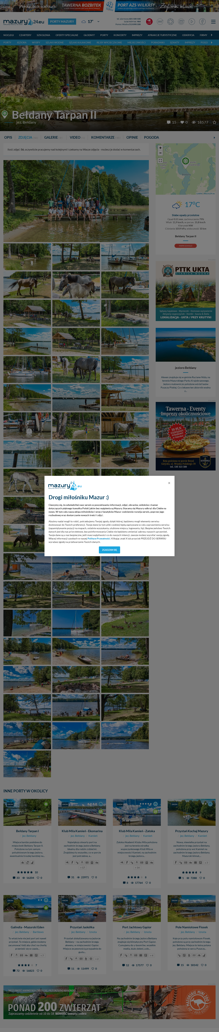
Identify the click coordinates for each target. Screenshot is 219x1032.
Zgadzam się (109, 549)
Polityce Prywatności (99, 538)
